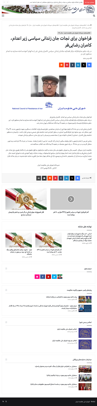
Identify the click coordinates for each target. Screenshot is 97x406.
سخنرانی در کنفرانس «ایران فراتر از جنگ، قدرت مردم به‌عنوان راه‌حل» (56, 366)
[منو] (3, 16)
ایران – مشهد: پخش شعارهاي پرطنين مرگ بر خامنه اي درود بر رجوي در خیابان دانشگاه (19, 252)
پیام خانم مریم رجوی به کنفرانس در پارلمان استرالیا (61, 297)
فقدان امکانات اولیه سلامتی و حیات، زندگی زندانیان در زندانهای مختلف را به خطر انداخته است (56, 2)
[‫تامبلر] (72, 65)
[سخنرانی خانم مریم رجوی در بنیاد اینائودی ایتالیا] (85, 378)
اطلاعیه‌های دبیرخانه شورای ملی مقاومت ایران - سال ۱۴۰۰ (43, 25)
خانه (88, 25)
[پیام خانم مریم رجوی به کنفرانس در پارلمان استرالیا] (85, 299)
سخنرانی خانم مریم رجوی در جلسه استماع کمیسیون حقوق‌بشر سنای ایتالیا (53, 384)
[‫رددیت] (61, 65)
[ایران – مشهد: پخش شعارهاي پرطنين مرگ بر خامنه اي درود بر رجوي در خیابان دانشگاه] (18, 240)
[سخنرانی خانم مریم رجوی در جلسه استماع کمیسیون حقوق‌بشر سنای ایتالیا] (85, 386)
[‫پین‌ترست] (67, 65)
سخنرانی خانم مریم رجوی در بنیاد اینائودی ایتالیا (62, 375)
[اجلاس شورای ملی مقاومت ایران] (85, 333)
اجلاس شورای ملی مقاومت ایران (67, 329)
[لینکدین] (78, 65)
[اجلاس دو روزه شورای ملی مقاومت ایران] (85, 344)
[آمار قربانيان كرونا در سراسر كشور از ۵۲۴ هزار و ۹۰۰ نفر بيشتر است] (48, 240)
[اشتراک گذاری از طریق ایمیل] (44, 178)
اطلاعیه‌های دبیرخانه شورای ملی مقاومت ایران (73, 25)
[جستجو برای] (94, 16)
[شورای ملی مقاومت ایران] (48, 9)
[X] (83, 65)
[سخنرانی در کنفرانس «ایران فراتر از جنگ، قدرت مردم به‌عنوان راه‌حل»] (85, 369)
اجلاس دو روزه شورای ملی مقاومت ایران (64, 341)
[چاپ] (38, 178)
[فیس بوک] (89, 65)
